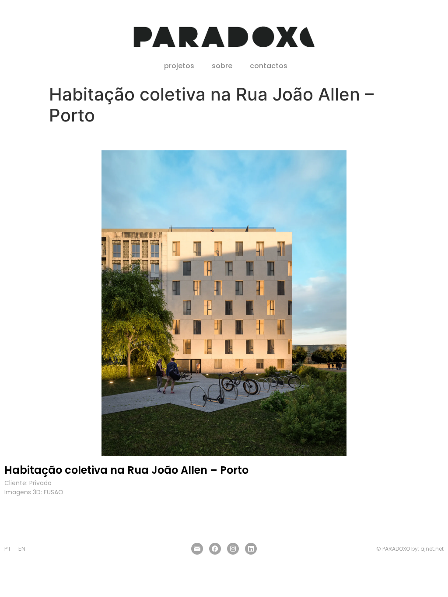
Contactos (268, 66)
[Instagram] (233, 549)
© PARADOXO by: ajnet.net (410, 548)
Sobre (222, 66)
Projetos (179, 66)
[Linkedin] (251, 549)
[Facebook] (215, 549)
